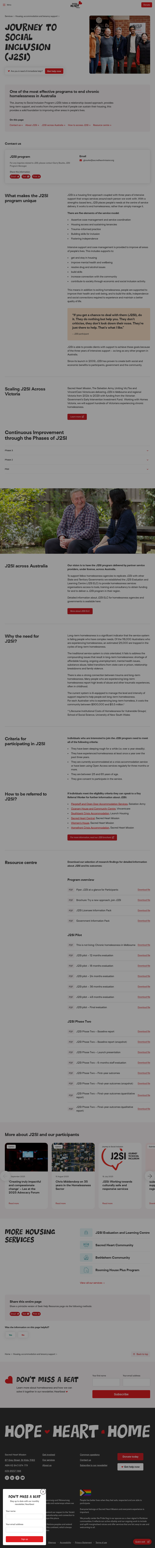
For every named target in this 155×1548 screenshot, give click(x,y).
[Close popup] (43, 1492)
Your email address (14, 1524)
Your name (11, 1511)
